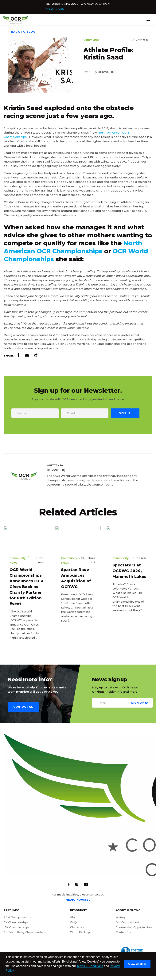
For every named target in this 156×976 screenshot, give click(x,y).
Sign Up (137, 702)
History (121, 917)
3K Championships (16, 922)
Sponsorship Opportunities (134, 927)
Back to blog (22, 31)
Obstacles (77, 927)
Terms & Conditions (90, 966)
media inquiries (78, 899)
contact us (23, 707)
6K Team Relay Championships (25, 932)
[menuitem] (25, 930)
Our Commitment (127, 922)
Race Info (11, 910)
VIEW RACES (55, 8)
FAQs (74, 922)
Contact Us (123, 932)
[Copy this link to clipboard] (35, 356)
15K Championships (16, 927)
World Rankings (80, 932)
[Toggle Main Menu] (154, 19)
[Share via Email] (27, 356)
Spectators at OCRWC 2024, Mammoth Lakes (129, 571)
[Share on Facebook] (18, 356)
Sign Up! (125, 413)
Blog (73, 917)
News (13, 562)
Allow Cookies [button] (137, 963)
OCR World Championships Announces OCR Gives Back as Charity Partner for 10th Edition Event (26, 586)
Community (91, 39)
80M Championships (17, 917)
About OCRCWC (128, 910)
